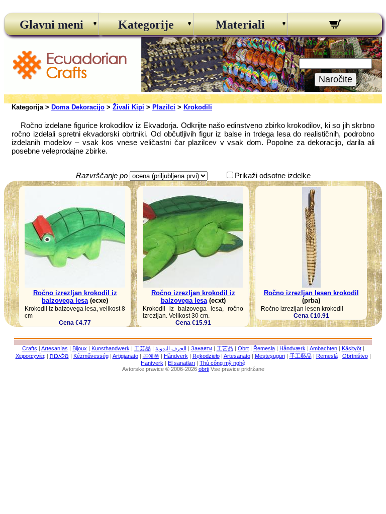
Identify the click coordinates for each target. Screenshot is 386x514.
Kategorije (146, 24)
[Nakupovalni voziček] (335, 25)
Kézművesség (91, 356)
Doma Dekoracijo (78, 107)
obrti (204, 369)
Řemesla (264, 348)
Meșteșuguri (270, 356)
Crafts (29, 348)
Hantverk (152, 363)
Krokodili (197, 107)
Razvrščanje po (102, 175)
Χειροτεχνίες (30, 356)
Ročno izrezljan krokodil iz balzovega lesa (75, 296)
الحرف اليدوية (170, 348)
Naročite (335, 79)
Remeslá (327, 356)
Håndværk (292, 348)
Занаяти (201, 348)
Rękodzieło (206, 356)
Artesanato (237, 356)
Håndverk (176, 356)
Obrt (243, 348)
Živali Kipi (128, 107)
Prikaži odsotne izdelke (273, 175)
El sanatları (181, 363)
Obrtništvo (355, 356)
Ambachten (323, 348)
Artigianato (125, 356)
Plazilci (163, 107)
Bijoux (79, 348)
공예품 (151, 356)
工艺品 (225, 348)
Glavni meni (51, 24)
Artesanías (54, 348)
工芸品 (142, 348)
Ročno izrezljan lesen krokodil (311, 293)
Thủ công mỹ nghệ (222, 363)
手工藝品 (301, 356)
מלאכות (59, 356)
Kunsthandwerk (110, 348)
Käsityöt (351, 348)
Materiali (240, 24)
